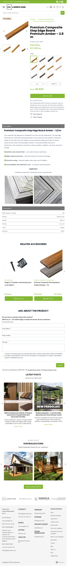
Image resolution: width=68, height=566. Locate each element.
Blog (52, 546)
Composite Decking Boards (46, 19)
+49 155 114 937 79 (9, 1)
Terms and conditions (56, 528)
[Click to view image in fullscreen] (15, 29)
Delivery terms (55, 522)
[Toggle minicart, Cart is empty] (63, 7)
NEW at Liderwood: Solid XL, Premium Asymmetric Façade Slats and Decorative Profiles (18, 415)
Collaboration (54, 556)
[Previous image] (4, 31)
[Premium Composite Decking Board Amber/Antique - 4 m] (48, 263)
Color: (32, 54)
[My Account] (54, 7)
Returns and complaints (57, 537)
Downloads (54, 540)
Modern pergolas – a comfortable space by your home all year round (48, 414)
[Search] (63, 13)
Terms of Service (48, 370)
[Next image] (26, 31)
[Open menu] (3, 7)
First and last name (7, 322)
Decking (32, 19)
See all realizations (33, 487)
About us (53, 549)
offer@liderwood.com (22, 1)
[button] (64, 403)
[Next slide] (64, 272)
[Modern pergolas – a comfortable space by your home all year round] (48, 397)
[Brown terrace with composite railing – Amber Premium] (48, 466)
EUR (47, 7)
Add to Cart (20, 298)
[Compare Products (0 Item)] (60, 7)
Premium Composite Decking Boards (43, 21)
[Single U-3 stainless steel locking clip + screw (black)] (18, 263)
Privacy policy (54, 525)
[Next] (27, 49)
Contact (53, 543)
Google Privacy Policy (34, 370)
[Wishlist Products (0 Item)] (57, 7)
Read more (18, 426)
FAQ (52, 552)
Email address (6, 328)
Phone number (6, 335)
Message (5, 342)
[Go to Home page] (26, 7)
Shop (52, 512)
